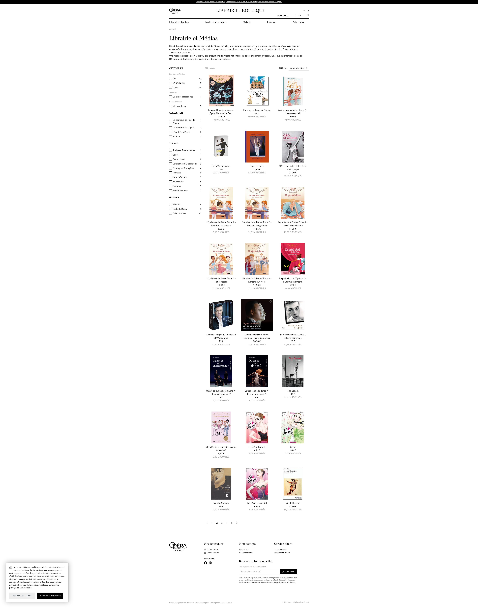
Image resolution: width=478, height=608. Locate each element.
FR (308, 11)
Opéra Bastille (213, 553)
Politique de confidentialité (221, 603)
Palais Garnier (213, 549)
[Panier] (307, 15)
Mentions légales (202, 603)
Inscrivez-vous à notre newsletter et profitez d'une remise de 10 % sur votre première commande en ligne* (239, 2)
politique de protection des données (284, 582)
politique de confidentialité (20, 588)
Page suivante (237, 522)
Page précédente (207, 522)
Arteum (290, 602)
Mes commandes (246, 553)
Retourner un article (282, 553)
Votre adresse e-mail (252, 566)
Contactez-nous (280, 549)
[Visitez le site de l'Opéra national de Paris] (174, 11)
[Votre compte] (299, 15)
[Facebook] (205, 563)
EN (304, 11)
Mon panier (243, 549)
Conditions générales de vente (181, 603)
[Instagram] (210, 563)
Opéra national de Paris (301, 602)
